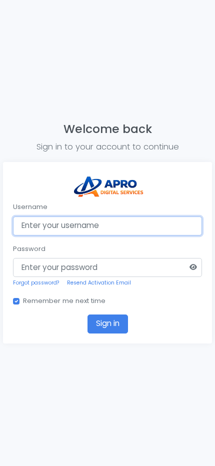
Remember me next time (64, 301)
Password (29, 249)
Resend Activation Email (99, 282)
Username (30, 207)
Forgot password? (36, 282)
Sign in (108, 323)
